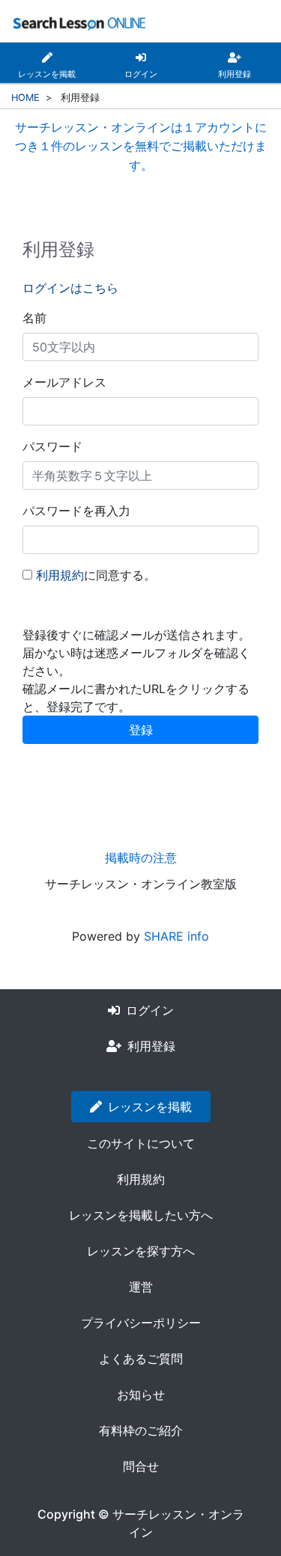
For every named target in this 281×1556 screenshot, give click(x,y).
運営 (141, 1286)
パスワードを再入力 (76, 510)
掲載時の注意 (141, 857)
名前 (34, 317)
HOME (25, 97)
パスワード (52, 446)
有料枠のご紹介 (141, 1430)
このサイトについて (141, 1143)
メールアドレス (64, 382)
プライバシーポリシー (141, 1322)
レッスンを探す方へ (141, 1250)
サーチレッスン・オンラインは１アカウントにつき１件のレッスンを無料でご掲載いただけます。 (141, 146)
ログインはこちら (70, 287)
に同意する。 (96, 575)
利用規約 (60, 575)
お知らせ (141, 1394)
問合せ (141, 1466)
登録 (141, 729)
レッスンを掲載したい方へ (141, 1215)
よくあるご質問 (141, 1358)
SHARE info (176, 936)
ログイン (150, 1010)
